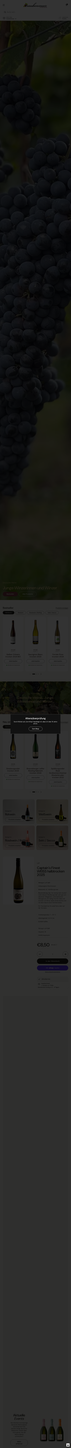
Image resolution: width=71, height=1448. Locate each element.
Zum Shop (35, 729)
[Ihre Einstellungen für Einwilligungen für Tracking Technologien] (68, 1445)
